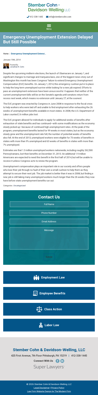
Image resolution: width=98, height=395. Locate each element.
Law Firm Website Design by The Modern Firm (49, 391)
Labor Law (52, 325)
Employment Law (53, 277)
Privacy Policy (57, 387)
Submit (49, 257)
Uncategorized (19, 185)
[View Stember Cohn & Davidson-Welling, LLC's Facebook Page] (58, 361)
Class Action (53, 309)
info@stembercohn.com (60, 16)
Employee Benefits (52, 293)
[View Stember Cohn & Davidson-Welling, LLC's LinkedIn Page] (62, 361)
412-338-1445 (36, 16)
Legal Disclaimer (42, 387)
